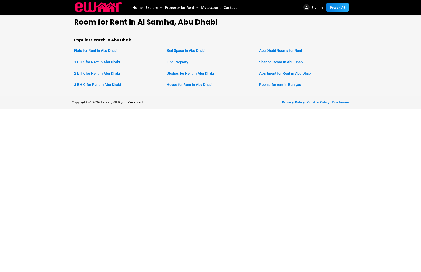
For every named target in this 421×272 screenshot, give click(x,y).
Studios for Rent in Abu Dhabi (190, 73)
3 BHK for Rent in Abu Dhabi (97, 85)
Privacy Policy (293, 102)
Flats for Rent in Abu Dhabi (95, 50)
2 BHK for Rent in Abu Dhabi (97, 73)
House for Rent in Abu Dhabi (189, 85)
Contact (230, 7)
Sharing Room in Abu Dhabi (281, 62)
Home (138, 7)
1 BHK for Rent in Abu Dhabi (97, 62)
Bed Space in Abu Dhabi (186, 50)
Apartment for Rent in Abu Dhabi (285, 73)
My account (211, 7)
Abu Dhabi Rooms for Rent (280, 50)
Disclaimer (340, 102)
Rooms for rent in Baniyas (280, 85)
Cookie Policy (318, 102)
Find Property (177, 62)
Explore (151, 7)
